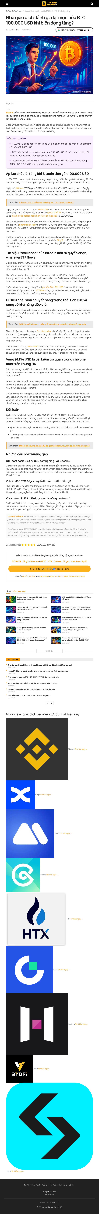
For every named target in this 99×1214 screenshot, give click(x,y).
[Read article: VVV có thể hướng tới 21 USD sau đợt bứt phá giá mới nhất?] (11, 619)
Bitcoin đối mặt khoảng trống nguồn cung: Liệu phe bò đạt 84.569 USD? (75, 639)
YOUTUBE (54, 576)
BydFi (84, 561)
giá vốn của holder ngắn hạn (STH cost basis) (34, 215)
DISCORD (81, 576)
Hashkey (75, 561)
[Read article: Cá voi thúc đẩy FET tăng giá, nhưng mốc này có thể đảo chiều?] (11, 609)
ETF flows (41, 290)
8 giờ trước (11, 692)
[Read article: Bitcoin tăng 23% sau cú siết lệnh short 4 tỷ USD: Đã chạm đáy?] (11, 599)
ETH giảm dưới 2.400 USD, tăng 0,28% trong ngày (29, 695)
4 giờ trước (11, 680)
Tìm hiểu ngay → (81, 749)
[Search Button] (92, 3)
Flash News (63, 1185)
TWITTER (72, 576)
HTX (50, 561)
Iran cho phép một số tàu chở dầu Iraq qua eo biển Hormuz (32, 683)
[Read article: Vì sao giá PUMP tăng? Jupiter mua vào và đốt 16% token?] (11, 630)
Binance (34, 561)
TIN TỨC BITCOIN (28, 576)
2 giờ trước (11, 667)
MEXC (43, 561)
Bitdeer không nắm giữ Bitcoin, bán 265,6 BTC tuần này (31, 689)
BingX (60, 240)
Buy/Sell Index (44, 331)
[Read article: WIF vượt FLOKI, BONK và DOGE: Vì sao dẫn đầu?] (56, 599)
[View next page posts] (51, 703)
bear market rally (27, 224)
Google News (47, 1192)
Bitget (66, 561)
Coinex (57, 561)
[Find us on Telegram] (49, 1207)
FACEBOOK (44, 576)
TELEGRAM (63, 576)
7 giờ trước (11, 686)
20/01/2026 (26, 30)
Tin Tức (26, 1185)
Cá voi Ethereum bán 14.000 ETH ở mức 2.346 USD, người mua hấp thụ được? (32, 639)
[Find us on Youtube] (52, 1207)
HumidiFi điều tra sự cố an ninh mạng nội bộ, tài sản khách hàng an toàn (38, 671)
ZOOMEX (16, 561)
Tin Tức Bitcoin (54, 1202)
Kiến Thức (53, 1185)
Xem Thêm (49, 651)
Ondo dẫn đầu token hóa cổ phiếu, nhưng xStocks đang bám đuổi (75, 629)
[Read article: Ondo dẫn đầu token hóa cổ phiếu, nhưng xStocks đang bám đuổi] (56, 630)
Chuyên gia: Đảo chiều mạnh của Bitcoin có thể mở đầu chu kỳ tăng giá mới (40, 665)
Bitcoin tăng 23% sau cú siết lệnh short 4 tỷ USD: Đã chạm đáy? (32, 598)
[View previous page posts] (47, 703)
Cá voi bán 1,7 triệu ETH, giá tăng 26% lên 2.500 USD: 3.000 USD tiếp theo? (76, 608)
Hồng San (15, 30)
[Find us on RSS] (55, 1207)
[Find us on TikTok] (58, 1207)
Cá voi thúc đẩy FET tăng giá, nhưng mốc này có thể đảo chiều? (32, 608)
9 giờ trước (11, 698)
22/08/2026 (20, 602)
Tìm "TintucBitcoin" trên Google (76, 29)
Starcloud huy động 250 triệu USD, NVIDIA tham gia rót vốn (33, 677)
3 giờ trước (11, 674)
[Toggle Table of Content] (8, 109)
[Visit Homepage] (49, 3)
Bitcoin (9, 112)
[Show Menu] (7, 3)
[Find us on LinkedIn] (43, 1207)
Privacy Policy (49, 1194)
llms (54, 1192)
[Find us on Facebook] (37, 1207)
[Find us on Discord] (61, 1207)
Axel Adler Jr (34, 346)
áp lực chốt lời (54, 212)
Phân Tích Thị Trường (39, 1185)
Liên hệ (71, 1185)
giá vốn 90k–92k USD (52, 287)
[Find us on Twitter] (40, 1207)
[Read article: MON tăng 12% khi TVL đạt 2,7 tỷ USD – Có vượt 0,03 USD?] (56, 619)
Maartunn (43, 209)
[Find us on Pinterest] (46, 1207)
